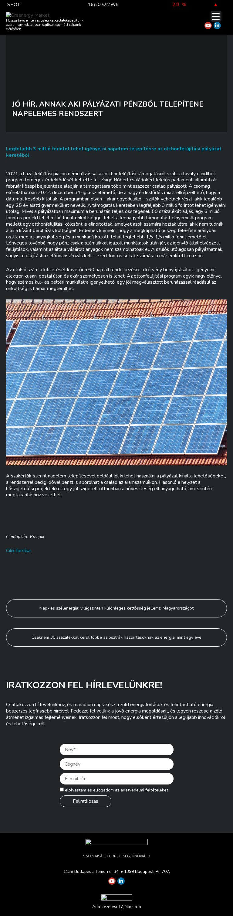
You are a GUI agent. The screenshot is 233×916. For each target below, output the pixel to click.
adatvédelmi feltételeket (144, 790)
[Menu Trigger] (216, 16)
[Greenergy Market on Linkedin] (217, 25)
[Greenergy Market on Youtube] (208, 25)
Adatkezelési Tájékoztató (116, 907)
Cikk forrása (18, 550)
